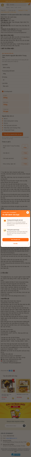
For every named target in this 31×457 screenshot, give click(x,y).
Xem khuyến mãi (15, 239)
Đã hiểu (16, 243)
